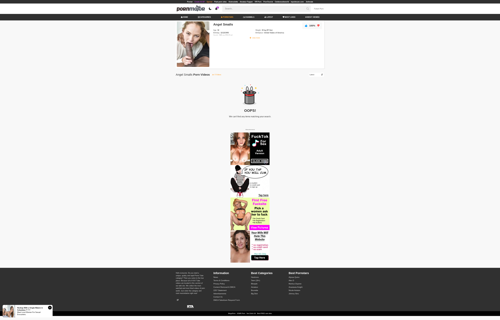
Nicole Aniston (294, 290)
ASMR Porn (241, 313)
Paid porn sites (220, 2)
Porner (190, 2)
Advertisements (219, 294)
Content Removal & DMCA (224, 287)
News (215, 277)
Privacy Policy (219, 284)
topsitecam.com (297, 2)
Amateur (254, 287)
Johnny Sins (294, 294)
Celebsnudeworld (282, 2)
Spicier (209, 2)
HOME (185, 17)
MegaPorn (232, 313)
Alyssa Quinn (294, 277)
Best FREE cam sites (264, 313)
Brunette (254, 290)
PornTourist (268, 2)
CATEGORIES (205, 17)
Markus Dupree (295, 284)
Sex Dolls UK (251, 313)
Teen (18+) (255, 280)
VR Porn (258, 2)
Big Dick (254, 294)
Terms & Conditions (221, 280)
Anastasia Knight (295, 287)
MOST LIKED (290, 17)
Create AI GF (200, 2)
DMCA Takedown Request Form (226, 300)
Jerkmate (309, 2)
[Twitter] (178, 300)
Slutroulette (233, 2)
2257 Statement (220, 290)
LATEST (269, 17)
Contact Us (218, 297)
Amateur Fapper (246, 2)
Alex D (291, 280)
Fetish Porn (319, 9)
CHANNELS (249, 17)
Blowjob (254, 284)
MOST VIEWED (313, 17)
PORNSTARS (228, 17)
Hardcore (255, 277)
